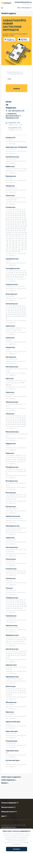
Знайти (16, 89)
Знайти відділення (8, 780)
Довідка (4, 783)
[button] (9, 803)
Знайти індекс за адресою (10, 777)
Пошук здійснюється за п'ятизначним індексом (15, 73)
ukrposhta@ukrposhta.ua (8, 827)
